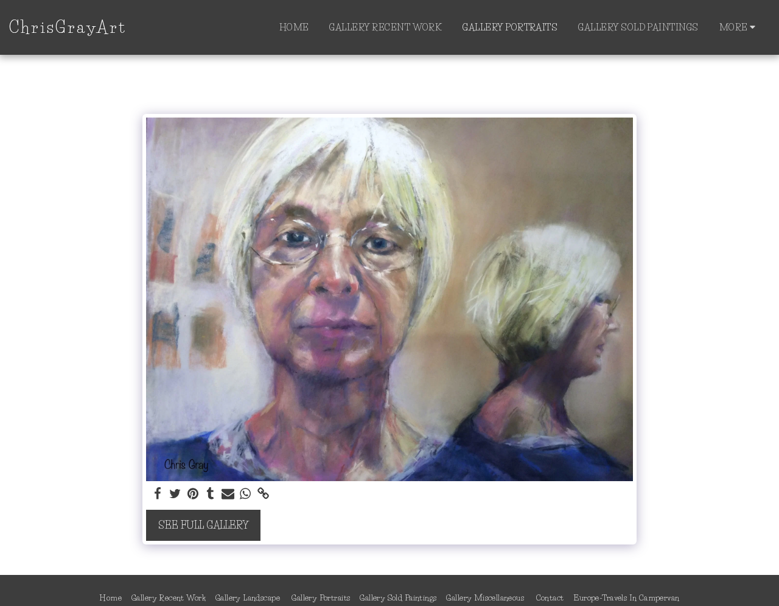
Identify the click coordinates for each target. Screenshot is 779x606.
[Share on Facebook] (158, 494)
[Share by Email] (228, 494)
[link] (263, 494)
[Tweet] (175, 494)
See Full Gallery (203, 525)
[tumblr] (210, 494)
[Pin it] (192, 494)
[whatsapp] (245, 494)
